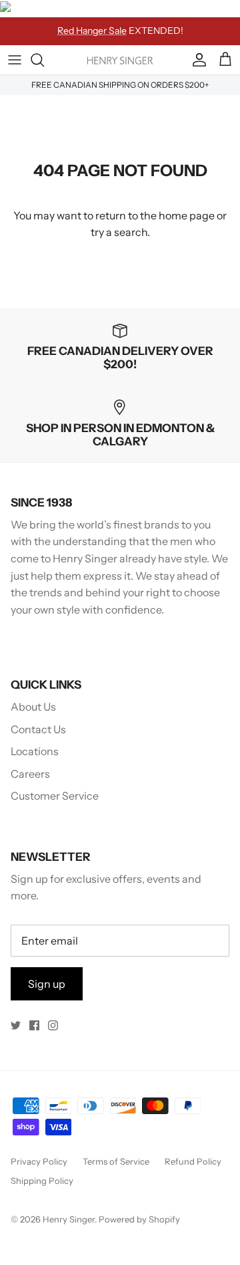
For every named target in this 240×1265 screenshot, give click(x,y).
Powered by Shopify (139, 1219)
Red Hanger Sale (92, 31)
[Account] (196, 59)
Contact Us (38, 729)
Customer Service (55, 795)
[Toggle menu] (14, 59)
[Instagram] (53, 1025)
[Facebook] (34, 1025)
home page (187, 215)
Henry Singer (69, 1219)
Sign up (46, 983)
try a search (119, 232)
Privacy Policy (39, 1161)
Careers (30, 773)
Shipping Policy (42, 1180)
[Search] (44, 59)
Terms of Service (116, 1161)
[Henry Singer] (120, 59)
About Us (33, 706)
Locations (35, 751)
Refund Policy (193, 1161)
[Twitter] (16, 1025)
